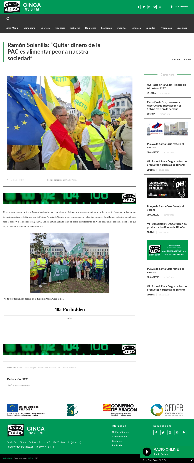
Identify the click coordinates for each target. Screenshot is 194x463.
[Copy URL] (120, 180)
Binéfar (151, 170)
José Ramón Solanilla (47, 368)
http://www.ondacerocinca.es (18, 385)
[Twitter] (144, 7)
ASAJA (20, 368)
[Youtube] (155, 7)
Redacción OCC (17, 379)
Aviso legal (7, 459)
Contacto (117, 441)
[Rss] (160, 7)
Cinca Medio (153, 152)
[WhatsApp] (113, 180)
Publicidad (117, 445)
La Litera (151, 93)
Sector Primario (69, 368)
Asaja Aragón (30, 368)
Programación (119, 436)
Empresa (176, 60)
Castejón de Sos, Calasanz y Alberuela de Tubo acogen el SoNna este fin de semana (164, 105)
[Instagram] (149, 7)
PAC (59, 368)
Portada (187, 60)
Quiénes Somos (120, 432)
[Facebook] (138, 7)
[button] (97, 18)
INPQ (30, 459)
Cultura (151, 114)
